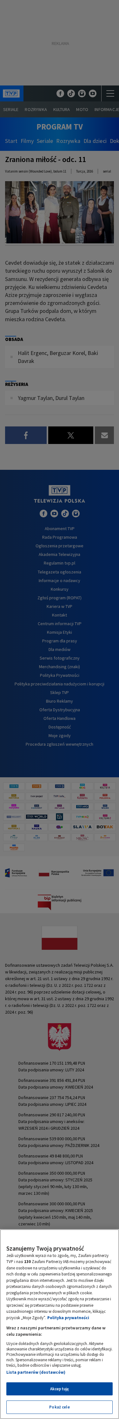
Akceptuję (59, 1389)
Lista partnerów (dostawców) (35, 1372)
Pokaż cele (59, 1407)
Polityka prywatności (68, 1317)
